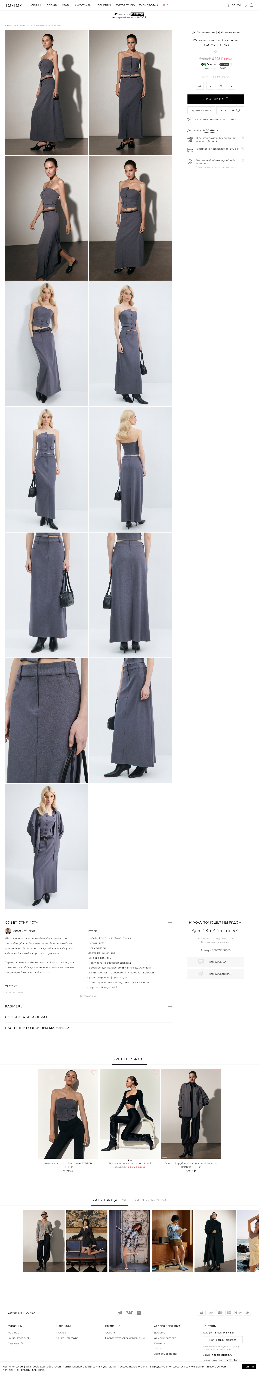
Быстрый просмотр (44, 1264)
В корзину (213, 99)
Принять (249, 1366)
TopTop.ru (13, 5)
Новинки (35, 5)
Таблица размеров (216, 77)
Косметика (103, 5)
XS (199, 85)
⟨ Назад (9, 25)
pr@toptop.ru (233, 1360)
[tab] (129, 1061)
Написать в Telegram (222, 1339)
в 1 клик (201, 110)
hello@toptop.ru (222, 1354)
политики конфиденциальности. (24, 1369)
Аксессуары (83, 5)
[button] (88, 922)
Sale (165, 5)
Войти (236, 5)
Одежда (52, 5)
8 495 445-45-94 (225, 1332)
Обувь (66, 5)
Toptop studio (125, 5)
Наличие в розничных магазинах (216, 119)
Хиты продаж (148, 5)
